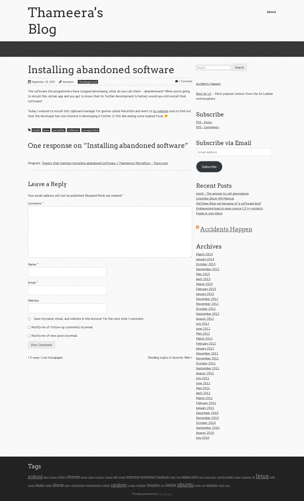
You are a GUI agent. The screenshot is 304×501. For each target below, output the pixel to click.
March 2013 (204, 284)
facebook (163, 477)
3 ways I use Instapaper (46, 357)
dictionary (99, 477)
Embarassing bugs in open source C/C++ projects (229, 208)
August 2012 (205, 319)
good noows (210, 477)
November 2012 (207, 304)
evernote (133, 477)
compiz (84, 477)
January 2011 (205, 408)
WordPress (165, 494)
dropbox (109, 477)
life (253, 477)
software (73, 130)
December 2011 (207, 353)
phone (58, 484)
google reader (225, 477)
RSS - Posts (204, 122)
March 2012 (204, 338)
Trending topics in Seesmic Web (169, 357)
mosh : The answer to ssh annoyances (222, 193)
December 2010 (207, 413)
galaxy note (189, 477)
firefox (173, 477)
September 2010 (207, 428)
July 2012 (202, 323)
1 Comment (185, 81)
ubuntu (185, 484)
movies (31, 485)
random (118, 485)
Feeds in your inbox (209, 213)
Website (33, 300)
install (36, 130)
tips (162, 485)
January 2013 (205, 294)
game (201, 477)
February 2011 (206, 403)
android (35, 476)
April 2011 (203, 393)
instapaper (246, 477)
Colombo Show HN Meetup (215, 198)
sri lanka (131, 485)
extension (148, 476)
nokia (48, 485)
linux (46, 130)
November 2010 (207, 418)
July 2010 (202, 438)
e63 (116, 477)
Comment (36, 203)
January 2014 (205, 259)
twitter (170, 484)
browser (53, 477)
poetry (68, 485)
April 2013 (203, 279)
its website (161, 111)
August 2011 (205, 373)
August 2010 (205, 433)
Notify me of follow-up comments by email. (62, 327)
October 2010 (206, 423)
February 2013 (206, 289)
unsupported (90, 130)
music (39, 485)
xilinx (227, 485)
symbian (141, 485)
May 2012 (203, 333)
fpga (178, 477)
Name (33, 264)
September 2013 (207, 269)
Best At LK (203, 94)
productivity (78, 485)
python (106, 485)
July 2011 (202, 378)
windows (212, 485)
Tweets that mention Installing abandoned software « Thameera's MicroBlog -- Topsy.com (105, 163)
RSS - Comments (207, 127)
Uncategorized (88, 82)
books (46, 477)
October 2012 (206, 309)
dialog (91, 477)
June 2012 (203, 328)
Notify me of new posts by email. (54, 335)
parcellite (59, 130)
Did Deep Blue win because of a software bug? (228, 203)
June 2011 (203, 383)
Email (33, 282)
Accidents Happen (208, 84)
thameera (68, 82)
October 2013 (206, 264)
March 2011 (204, 398)
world (221, 485)
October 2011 (206, 363)
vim (203, 485)
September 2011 (207, 368)
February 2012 (206, 343)
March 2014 (204, 254)
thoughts (153, 485)
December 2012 (207, 299)
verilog (198, 485)
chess (62, 477)
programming (93, 485)
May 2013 (203, 274)
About (271, 12)
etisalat (122, 477)
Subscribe (209, 166)
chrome (73, 476)
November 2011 (207, 358)
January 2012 (205, 348)
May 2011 (203, 388)
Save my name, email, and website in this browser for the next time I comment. (89, 319)
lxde (272, 477)
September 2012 (207, 314)
